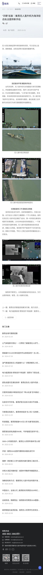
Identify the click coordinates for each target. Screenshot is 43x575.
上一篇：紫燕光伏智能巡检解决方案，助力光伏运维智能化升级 (21, 307)
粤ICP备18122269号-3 (33, 569)
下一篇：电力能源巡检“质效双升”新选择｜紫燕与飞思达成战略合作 (21, 311)
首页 (3, 9)
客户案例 (10, 9)
